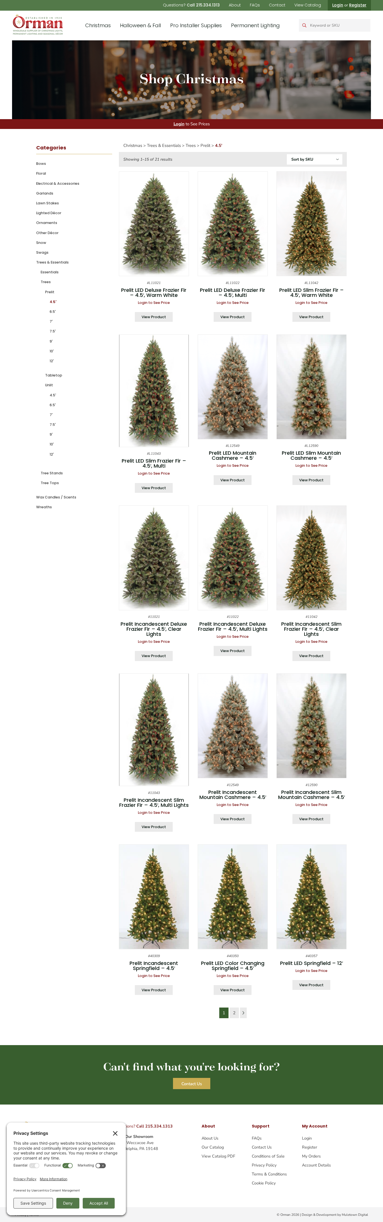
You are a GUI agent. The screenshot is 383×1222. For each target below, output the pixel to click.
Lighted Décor (48, 213)
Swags (42, 252)
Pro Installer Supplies (196, 25)
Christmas (98, 25)
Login (337, 5)
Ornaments (46, 222)
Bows (41, 163)
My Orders (311, 1156)
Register (357, 5)
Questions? (191, 5)
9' (51, 341)
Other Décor (47, 232)
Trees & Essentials (52, 262)
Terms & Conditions (269, 1174)
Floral (41, 173)
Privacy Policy (264, 1165)
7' (51, 321)
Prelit (49, 292)
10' (52, 351)
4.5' (53, 301)
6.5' (53, 311)
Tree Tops (50, 483)
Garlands (44, 193)
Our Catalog (213, 1147)
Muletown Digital (355, 1214)
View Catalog (307, 5)
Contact (277, 5)
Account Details (316, 1165)
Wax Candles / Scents (56, 497)
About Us (210, 1138)
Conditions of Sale (268, 1156)
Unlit (49, 385)
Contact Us (262, 1147)
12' (52, 361)
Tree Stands (52, 473)
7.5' (53, 331)
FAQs (255, 5)
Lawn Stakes (47, 203)
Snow (41, 242)
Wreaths (44, 507)
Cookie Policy (264, 1183)
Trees (46, 281)
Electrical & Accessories (57, 183)
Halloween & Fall (140, 25)
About (235, 5)
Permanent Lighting (255, 25)
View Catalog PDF (218, 1156)
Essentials (50, 272)
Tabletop (53, 375)
